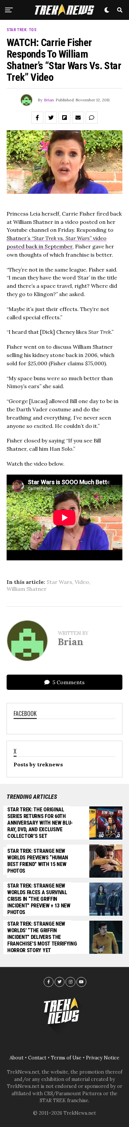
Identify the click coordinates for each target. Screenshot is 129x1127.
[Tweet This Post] (51, 118)
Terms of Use (66, 1058)
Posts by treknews (38, 764)
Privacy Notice (102, 1058)
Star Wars (59, 582)
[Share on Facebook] (37, 118)
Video (82, 582)
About (16, 1058)
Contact (37, 1058)
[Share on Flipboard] (64, 118)
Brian (49, 99)
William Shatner (27, 588)
